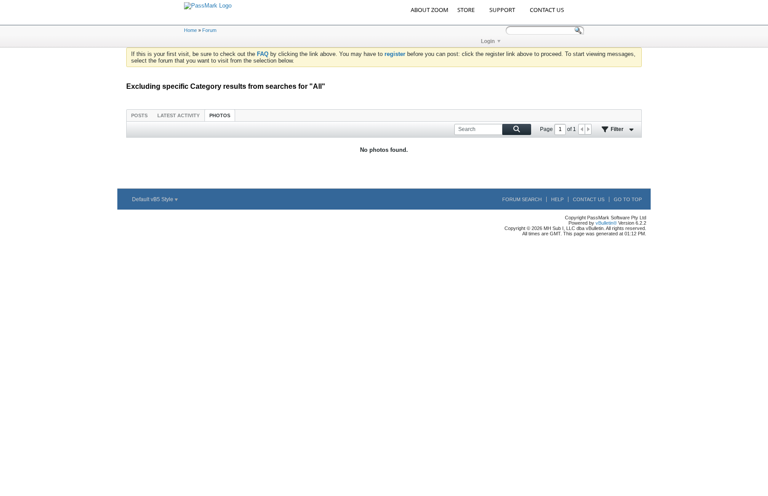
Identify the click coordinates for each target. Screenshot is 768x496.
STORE (466, 10)
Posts (139, 115)
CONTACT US (547, 10)
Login (488, 41)
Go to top (628, 199)
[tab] (139, 115)
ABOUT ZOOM (429, 10)
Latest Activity (178, 115)
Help (557, 199)
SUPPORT (502, 10)
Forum (209, 30)
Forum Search (522, 199)
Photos (219, 115)
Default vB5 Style (153, 199)
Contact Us (588, 199)
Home (190, 30)
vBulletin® (606, 223)
